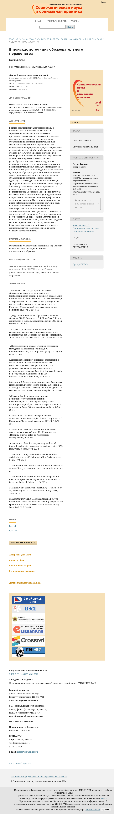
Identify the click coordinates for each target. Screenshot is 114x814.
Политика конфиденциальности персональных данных (39, 776)
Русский (13, 530)
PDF (76, 122)
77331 (26, 86)
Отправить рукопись (23, 543)
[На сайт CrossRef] (28, 645)
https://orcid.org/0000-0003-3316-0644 (30, 84)
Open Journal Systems (20, 763)
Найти (70, 27)
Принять (106, 810)
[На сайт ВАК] (28, 623)
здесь (104, 798)
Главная (13, 39)
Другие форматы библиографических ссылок (84, 204)
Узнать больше (93, 809)
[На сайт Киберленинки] (28, 656)
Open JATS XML (80, 264)
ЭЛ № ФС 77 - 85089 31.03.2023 (23, 674)
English (13, 526)
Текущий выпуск (56, 21)
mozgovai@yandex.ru (27, 751)
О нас (38, 21)
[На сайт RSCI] (28, 611)
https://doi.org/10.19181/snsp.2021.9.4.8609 (34, 67)
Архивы (75, 21)
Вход (103, 2)
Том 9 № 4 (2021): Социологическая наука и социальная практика (66, 39)
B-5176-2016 (23, 89)
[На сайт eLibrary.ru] (28, 634)
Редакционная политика (22, 571)
